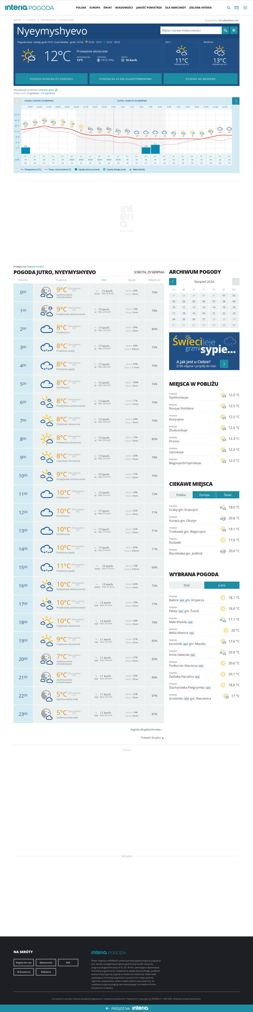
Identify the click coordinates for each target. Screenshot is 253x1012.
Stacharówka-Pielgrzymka (189, 686)
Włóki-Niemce (181, 631)
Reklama (46, 971)
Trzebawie (187, 530)
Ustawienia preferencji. (115, 998)
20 (203, 313)
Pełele (184, 609)
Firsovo (174, 439)
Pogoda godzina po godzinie (51, 79)
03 (173, 301)
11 (183, 307)
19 (193, 313)
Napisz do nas (23, 962)
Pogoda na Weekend (200, 79)
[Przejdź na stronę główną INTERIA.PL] (16, 7)
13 (203, 307)
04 (183, 301)
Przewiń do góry (151, 737)
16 (234, 307)
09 (234, 301)
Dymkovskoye (178, 396)
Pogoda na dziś (35, 266)
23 (234, 313)
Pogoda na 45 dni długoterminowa (125, 79)
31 (214, 295)
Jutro (168, 42)
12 (193, 307)
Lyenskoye (176, 450)
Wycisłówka (185, 551)
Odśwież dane (46, 90)
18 (183, 313)
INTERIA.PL (157, 998)
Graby (183, 508)
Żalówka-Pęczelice (184, 675)
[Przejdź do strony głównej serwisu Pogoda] (41, 8)
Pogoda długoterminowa (146, 729)
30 (203, 295)
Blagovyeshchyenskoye (185, 461)
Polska (81, 7)
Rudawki (175, 541)
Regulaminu (97, 998)
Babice (186, 598)
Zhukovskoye (178, 428)
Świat (108, 7)
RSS (68, 962)
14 (214, 307)
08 (224, 301)
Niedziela (208, 42)
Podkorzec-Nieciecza (186, 664)
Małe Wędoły (180, 620)
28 (183, 295)
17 (173, 313)
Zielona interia (200, 7)
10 (173, 307)
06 (203, 301)
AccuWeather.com (229, 20)
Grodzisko (190, 696)
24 (173, 319)
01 (224, 295)
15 (224, 307)
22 (224, 313)
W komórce (23, 971)
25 (183, 319)
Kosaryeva (176, 417)
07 (214, 301)
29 (193, 295)
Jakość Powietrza (149, 7)
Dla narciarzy (175, 7)
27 (173, 295)
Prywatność (131, 998)
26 (193, 319)
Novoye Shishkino (181, 406)
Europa (94, 7)
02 (234, 295)
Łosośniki (187, 642)
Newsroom (46, 962)
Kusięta (183, 519)
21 (214, 313)
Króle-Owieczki (182, 653)
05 (193, 301)
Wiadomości (124, 7)
